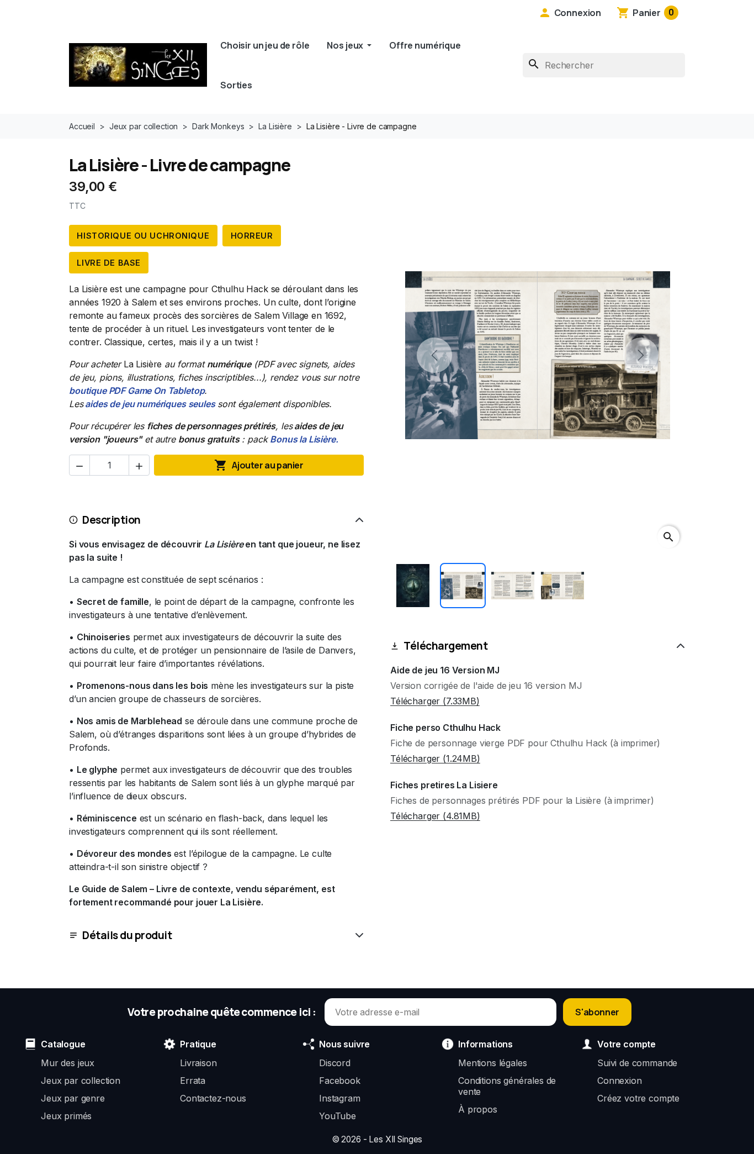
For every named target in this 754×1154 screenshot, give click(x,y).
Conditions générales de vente (507, 1086)
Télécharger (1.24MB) (435, 758)
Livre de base (109, 262)
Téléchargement (445, 646)
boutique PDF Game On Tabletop (136, 390)
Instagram (339, 1098)
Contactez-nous (213, 1098)
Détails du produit (127, 935)
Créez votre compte (638, 1098)
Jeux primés (66, 1115)
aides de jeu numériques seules (149, 403)
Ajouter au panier (258, 465)
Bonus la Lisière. (304, 439)
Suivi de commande (637, 1062)
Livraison (198, 1062)
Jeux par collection (80, 1080)
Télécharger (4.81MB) (435, 815)
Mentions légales (492, 1062)
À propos (477, 1109)
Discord (335, 1062)
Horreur (252, 235)
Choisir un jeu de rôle (264, 45)
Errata (192, 1080)
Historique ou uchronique (143, 235)
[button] (570, 13)
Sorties (236, 85)
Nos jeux (346, 45)
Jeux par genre (73, 1098)
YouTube (337, 1115)
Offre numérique (425, 45)
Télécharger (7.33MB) (435, 701)
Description (111, 520)
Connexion (619, 1080)
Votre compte (626, 1044)
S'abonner (597, 1012)
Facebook (339, 1080)
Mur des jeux (67, 1062)
